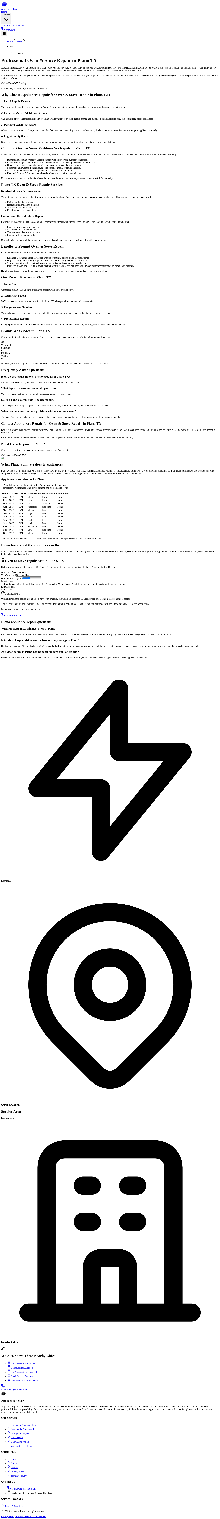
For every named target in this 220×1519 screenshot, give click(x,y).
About (14, 1463)
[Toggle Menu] (4, 33)
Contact (14, 1467)
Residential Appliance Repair (24, 1425)
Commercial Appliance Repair (25, 1429)
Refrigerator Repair (20, 1433)
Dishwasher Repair (20, 1441)
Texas (19, 41)
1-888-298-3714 (13, 615)
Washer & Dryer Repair (22, 1446)
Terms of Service (19, 1476)
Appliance (6, 572)
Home (10, 41)
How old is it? (11, 578)
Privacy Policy (18, 1471)
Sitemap (42, 1516)
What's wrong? (8, 575)
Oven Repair (17, 1437)
